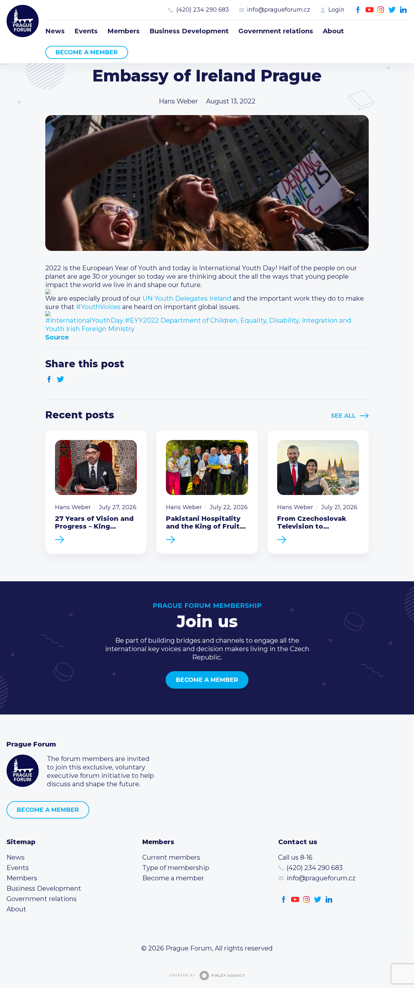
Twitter (392, 10)
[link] (187, 298)
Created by (182, 975)
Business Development (189, 31)
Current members (171, 857)
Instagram (381, 10)
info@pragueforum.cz (278, 9)
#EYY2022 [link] (142, 320)
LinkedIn (403, 10)
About (333, 31)
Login (336, 9)
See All (343, 415)
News (55, 31)
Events (86, 31)
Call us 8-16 (295, 857)
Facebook (358, 10)
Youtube (369, 10)
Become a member (87, 52)
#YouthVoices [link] (98, 307)
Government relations (275, 31)
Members (123, 31)
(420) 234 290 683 (202, 9)
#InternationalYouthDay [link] (84, 320)
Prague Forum (22, 21)
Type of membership (175, 868)
